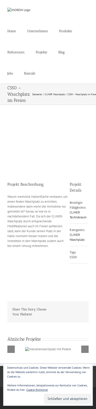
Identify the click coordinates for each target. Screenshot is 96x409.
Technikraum (78, 217)
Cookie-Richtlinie (37, 390)
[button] (48, 73)
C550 (73, 257)
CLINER (75, 212)
